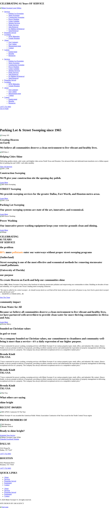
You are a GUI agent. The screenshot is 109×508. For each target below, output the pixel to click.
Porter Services (14, 25)
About (6, 40)
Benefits (11, 54)
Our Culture (13, 44)
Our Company (13, 42)
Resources (12, 55)
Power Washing (14, 19)
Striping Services (14, 23)
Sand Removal (13, 31)
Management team (15, 46)
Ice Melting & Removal (16, 29)
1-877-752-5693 (5, 454)
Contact (11, 48)
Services (7, 12)
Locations (7, 34)
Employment (13, 52)
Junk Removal (13, 27)
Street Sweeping (14, 15)
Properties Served (10, 33)
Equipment (8, 483)
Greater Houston (14, 38)
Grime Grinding (14, 21)
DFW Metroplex (14, 36)
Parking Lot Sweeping (16, 13)
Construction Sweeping (16, 17)
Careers (6, 50)
